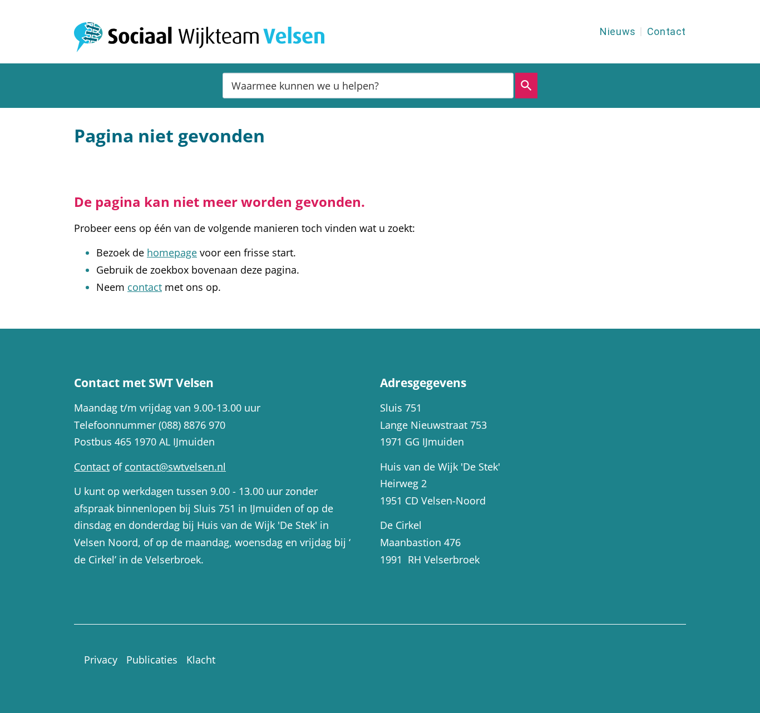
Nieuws (618, 31)
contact (144, 287)
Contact (666, 31)
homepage (172, 252)
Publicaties (151, 659)
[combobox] (368, 85)
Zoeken (526, 85)
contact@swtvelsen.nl (175, 466)
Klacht (200, 659)
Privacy (100, 659)
